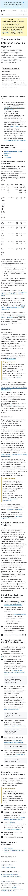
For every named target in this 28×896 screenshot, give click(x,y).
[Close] (24, 2)
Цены (21, 889)
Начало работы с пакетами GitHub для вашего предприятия (13, 307)
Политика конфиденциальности (8, 867)
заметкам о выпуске (20, 614)
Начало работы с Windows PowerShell (15, 140)
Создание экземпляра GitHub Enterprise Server (12, 641)
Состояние (16, 889)
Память (6, 155)
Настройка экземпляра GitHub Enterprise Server (12, 773)
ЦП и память (7, 157)
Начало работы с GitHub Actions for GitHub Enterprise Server (14, 293)
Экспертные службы (6, 890)
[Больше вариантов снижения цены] (18, 68)
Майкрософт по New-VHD (11, 709)
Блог (14, 890)
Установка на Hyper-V (21, 15)
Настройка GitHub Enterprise (12, 829)
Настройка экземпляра (8, 15)
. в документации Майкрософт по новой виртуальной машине (14, 672)
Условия (14, 887)
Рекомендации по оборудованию (9, 146)
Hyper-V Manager (15, 126)
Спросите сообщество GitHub (10, 874)
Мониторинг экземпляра (14, 509)
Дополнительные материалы (9, 843)
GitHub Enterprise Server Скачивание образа (12, 596)
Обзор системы (11, 358)
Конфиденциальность (6, 889)
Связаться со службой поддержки (11, 876)
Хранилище (5, 329)
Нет (11, 865)
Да (5, 865)
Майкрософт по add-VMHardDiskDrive (15, 726)
